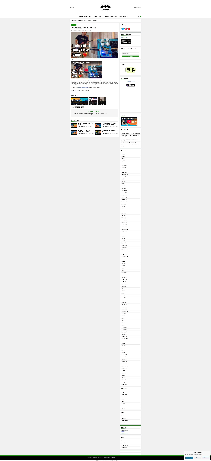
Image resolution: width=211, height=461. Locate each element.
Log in (123, 416)
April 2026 (123, 160)
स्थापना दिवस (97, 460)
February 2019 (124, 354)
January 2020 (124, 329)
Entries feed (124, 418)
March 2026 (124, 163)
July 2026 (123, 156)
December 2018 (124, 359)
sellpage (123, 405)
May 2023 (123, 238)
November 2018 (124, 361)
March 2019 (124, 352)
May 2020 (123, 320)
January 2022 (124, 274)
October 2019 (124, 336)
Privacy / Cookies (124, 432)
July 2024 (123, 206)
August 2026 (124, 154)
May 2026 (123, 158)
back (80, 80)
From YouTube (124, 394)
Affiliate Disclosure (123, 16)
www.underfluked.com (83, 87)
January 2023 (124, 247)
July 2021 (123, 288)
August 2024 (124, 204)
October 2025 (124, 172)
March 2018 (124, 379)
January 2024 (124, 220)
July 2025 (123, 179)
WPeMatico (78, 93)
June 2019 (123, 345)
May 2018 (123, 375)
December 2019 (124, 331)
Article (85, 16)
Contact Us (106, 16)
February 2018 (124, 382)
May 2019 (123, 347)
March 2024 (124, 215)
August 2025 (124, 176)
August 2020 (124, 313)
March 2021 (124, 297)
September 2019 (125, 338)
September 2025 (125, 174)
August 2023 (124, 231)
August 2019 (124, 341)
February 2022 (124, 272)
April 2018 (123, 377)
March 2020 (124, 325)
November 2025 (124, 170)
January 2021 (124, 302)
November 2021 (124, 279)
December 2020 (124, 304)
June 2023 (123, 236)
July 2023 (123, 233)
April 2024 (123, 213)
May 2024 (123, 211)
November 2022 (124, 252)
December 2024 (124, 195)
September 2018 (125, 366)
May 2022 (123, 265)
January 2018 (124, 384)
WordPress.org (124, 422)
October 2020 (124, 309)
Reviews (81, 16)
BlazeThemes (112, 457)
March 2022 (124, 270)
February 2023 (124, 245)
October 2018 (124, 363)
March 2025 (124, 188)
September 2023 (125, 229)
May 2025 (123, 183)
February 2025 (124, 190)
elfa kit (116, 460)
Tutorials (95, 16)
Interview (123, 396)
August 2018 (124, 368)
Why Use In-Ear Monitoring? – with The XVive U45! (131, 133)
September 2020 (125, 311)
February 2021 (124, 300)
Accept (189, 457)
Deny (197, 457)
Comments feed (125, 420)
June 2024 (123, 208)
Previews (123, 401)
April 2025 (123, 185)
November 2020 (124, 306)
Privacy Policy (114, 16)
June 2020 (123, 318)
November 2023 (124, 224)
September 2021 (125, 284)
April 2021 (123, 295)
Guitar (82, 107)
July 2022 (123, 261)
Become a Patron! (124, 37)
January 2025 (124, 192)
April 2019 (123, 350)
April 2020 (123, 322)
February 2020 (124, 327)
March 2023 (124, 242)
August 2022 (124, 258)
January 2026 (124, 167)
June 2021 (123, 290)
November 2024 (124, 197)
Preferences (205, 457)
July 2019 (123, 343)
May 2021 (123, 293)
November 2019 (124, 334)
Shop (100, 16)
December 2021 (124, 277)
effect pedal (77, 107)
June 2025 (123, 181)
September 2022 (125, 256)
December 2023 (124, 222)
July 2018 (123, 370)
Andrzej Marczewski (75, 30)
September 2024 (125, 201)
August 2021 (124, 286)
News (90, 16)
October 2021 (124, 281)
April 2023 (123, 240)
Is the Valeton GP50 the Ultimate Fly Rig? (129, 142)
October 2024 (124, 199)
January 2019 (124, 357)
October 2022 (124, 254)
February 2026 (124, 165)
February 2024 (124, 217)
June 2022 (123, 263)
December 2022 (124, 249)
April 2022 (123, 268)
